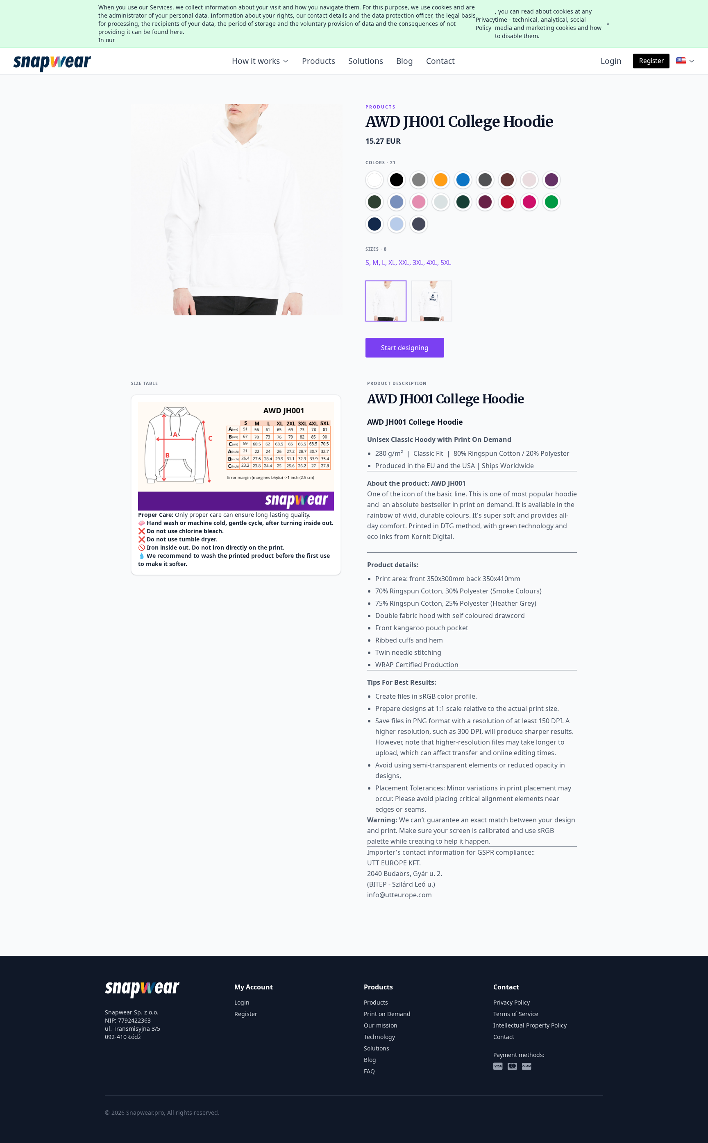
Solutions (365, 60)
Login (611, 60)
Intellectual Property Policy (530, 1025)
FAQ (369, 1071)
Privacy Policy (485, 24)
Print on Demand (387, 1014)
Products (318, 60)
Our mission (380, 1025)
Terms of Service (515, 1014)
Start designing (405, 347)
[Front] (385, 301)
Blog (404, 60)
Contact (440, 60)
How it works (256, 60)
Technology (379, 1037)
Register (651, 61)
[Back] (431, 301)
